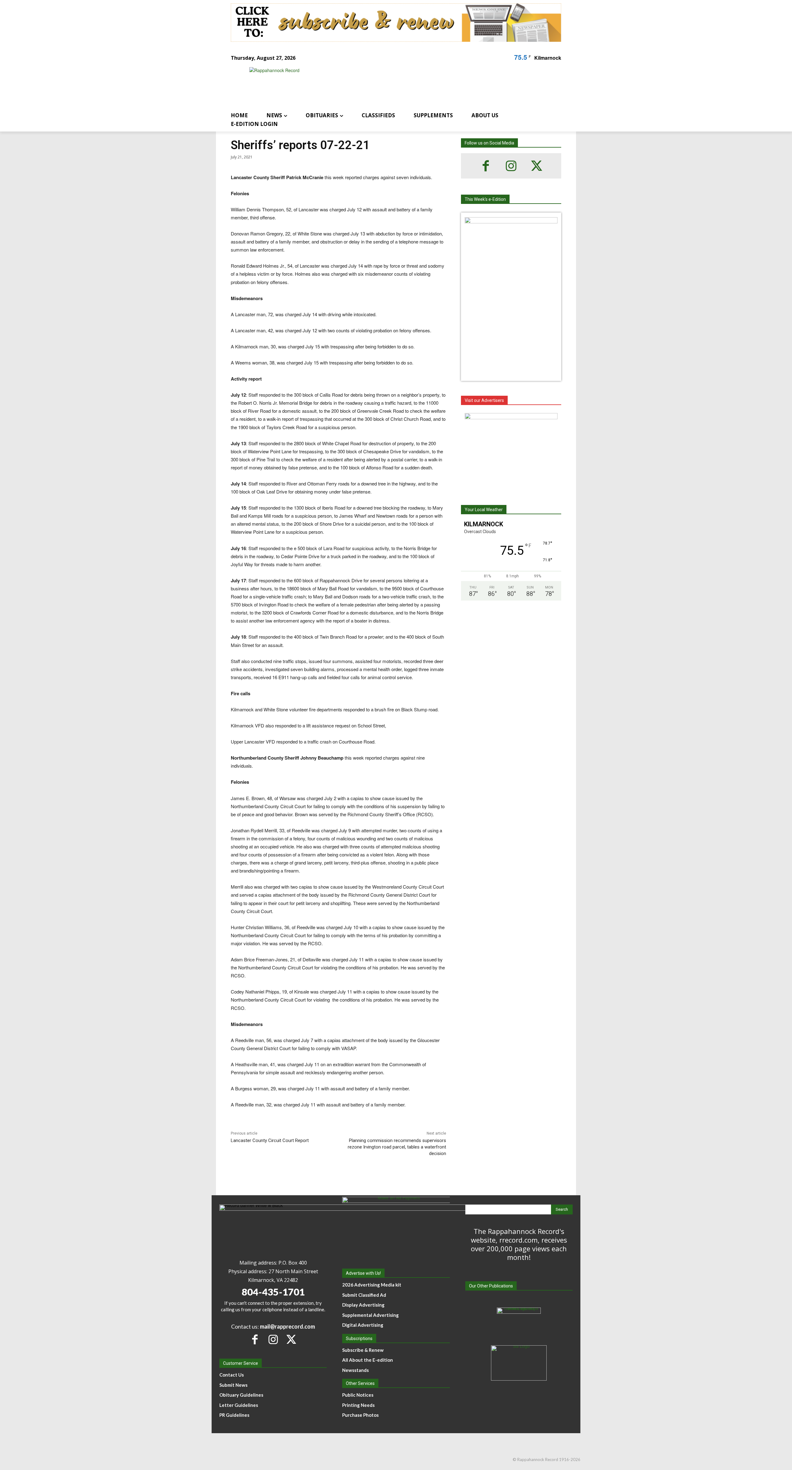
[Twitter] (536, 166)
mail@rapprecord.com (287, 1326)
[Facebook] (486, 166)
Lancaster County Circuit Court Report (270, 1140)
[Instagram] (511, 166)
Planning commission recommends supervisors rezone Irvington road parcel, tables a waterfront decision (397, 1147)
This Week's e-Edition (485, 199)
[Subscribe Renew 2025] (396, 22)
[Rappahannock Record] (388, 84)
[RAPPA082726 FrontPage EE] (511, 221)
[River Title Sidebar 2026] (511, 451)
